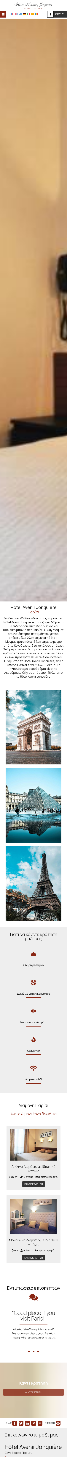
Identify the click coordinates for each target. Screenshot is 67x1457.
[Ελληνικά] (20, 14)
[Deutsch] (24, 14)
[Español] (32, 14)
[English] (16, 14)
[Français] (12, 14)
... (34, 1345)
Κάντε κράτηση (33, 1184)
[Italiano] (28, 14)
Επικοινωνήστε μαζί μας (31, 1434)
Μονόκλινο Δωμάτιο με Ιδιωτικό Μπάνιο (33, 1242)
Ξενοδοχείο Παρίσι (18, 1453)
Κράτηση (60, 14)
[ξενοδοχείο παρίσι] (33, 5)
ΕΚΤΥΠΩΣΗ (50, 1423)
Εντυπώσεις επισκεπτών (33, 1288)
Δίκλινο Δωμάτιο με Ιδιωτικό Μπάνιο (33, 1168)
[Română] (36, 14)
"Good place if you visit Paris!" (33, 1315)
